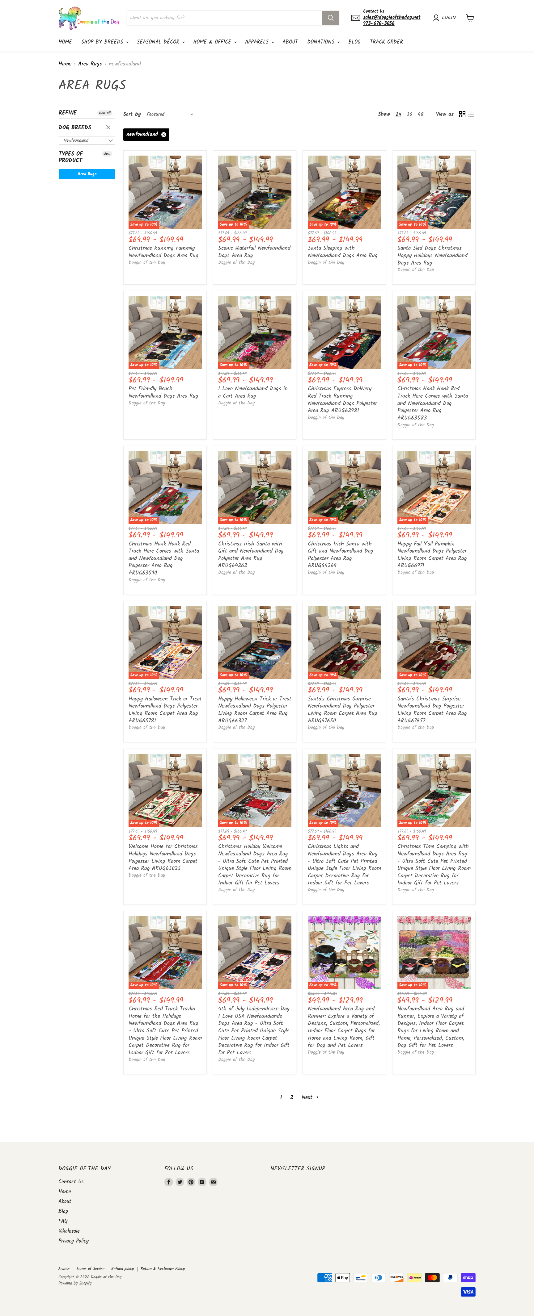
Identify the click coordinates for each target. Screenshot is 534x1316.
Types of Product (71, 157)
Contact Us (70, 1182)
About (290, 42)
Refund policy (122, 1269)
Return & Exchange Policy (163, 1269)
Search (64, 1269)
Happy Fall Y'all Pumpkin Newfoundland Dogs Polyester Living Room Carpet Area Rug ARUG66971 (432, 555)
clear (109, 128)
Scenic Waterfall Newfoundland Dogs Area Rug (254, 252)
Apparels (258, 42)
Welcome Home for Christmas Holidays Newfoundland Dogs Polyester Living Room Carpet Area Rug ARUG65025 (163, 857)
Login (449, 18)
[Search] (330, 18)
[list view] (471, 114)
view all (105, 113)
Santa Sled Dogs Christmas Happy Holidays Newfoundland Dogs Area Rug (432, 255)
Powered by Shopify (74, 1283)
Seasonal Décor (159, 42)
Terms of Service (90, 1269)
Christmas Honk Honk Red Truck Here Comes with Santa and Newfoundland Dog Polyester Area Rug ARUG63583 (432, 403)
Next (308, 1097)
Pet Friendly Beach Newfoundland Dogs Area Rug (163, 392)
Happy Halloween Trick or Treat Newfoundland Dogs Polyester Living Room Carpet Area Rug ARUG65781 (165, 710)
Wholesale (69, 1231)
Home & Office (213, 42)
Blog (354, 42)
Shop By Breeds (103, 42)
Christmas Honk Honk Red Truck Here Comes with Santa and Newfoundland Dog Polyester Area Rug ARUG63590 (164, 559)
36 (409, 114)
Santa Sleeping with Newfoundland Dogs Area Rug (343, 252)
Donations (322, 42)
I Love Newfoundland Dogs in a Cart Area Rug (253, 392)
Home (65, 42)
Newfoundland (76, 140)
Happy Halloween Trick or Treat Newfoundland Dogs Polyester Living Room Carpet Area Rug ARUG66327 (254, 710)
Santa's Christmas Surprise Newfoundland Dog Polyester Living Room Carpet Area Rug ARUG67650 (342, 710)
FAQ (63, 1221)
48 (421, 114)
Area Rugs (90, 64)
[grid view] (462, 114)
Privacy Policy (73, 1241)
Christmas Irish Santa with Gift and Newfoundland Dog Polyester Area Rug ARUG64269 (340, 555)
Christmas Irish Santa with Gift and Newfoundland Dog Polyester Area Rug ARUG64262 (251, 555)
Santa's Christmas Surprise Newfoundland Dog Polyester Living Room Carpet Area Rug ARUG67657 (432, 710)
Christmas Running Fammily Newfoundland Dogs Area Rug (163, 252)
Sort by (132, 114)
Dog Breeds (75, 127)
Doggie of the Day (147, 262)
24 (398, 114)
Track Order (386, 42)
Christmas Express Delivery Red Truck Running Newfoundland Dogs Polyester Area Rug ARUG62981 (342, 399)
